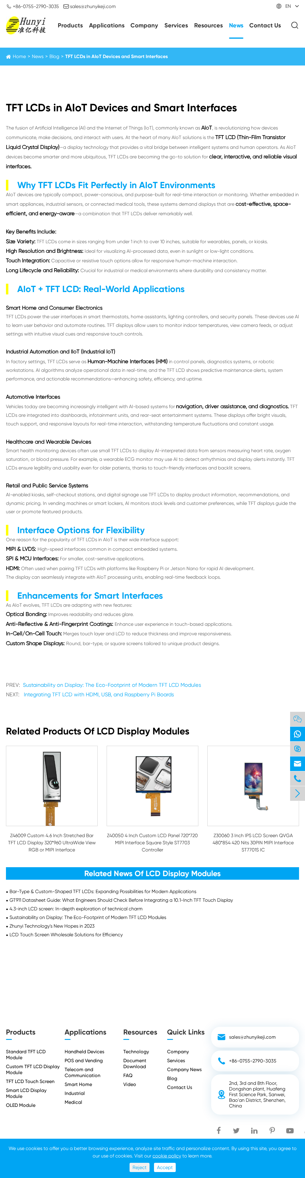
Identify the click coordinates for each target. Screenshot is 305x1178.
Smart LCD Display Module (26, 1093)
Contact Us (265, 25)
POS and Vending (84, 1060)
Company (144, 25)
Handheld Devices (84, 1051)
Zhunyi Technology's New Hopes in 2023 (52, 926)
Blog (54, 56)
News (236, 25)
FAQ (128, 1075)
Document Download (134, 1063)
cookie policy (166, 1156)
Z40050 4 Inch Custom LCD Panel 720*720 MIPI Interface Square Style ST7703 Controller (152, 843)
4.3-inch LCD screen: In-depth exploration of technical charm (76, 909)
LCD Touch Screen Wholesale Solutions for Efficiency (66, 934)
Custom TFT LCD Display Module (33, 1069)
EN (288, 6)
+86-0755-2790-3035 (32, 6)
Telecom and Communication (82, 1072)
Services (176, 25)
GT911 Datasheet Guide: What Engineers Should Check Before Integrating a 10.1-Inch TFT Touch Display (121, 900)
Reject (140, 1167)
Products (70, 25)
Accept (165, 1167)
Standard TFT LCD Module (26, 1054)
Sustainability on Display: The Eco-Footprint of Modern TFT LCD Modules (112, 685)
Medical (73, 1102)
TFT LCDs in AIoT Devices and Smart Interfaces (116, 56)
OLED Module (20, 1105)
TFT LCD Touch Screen (30, 1081)
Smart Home (78, 1084)
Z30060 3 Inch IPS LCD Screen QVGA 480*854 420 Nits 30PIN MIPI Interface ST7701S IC (253, 843)
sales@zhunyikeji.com (89, 6)
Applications (107, 25)
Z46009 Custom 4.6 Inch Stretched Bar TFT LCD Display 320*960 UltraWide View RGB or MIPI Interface (52, 843)
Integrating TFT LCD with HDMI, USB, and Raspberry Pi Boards (99, 694)
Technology (136, 1051)
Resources (208, 25)
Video (129, 1084)
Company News (184, 1069)
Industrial (75, 1093)
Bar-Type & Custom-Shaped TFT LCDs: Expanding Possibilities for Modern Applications (103, 891)
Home (19, 56)
